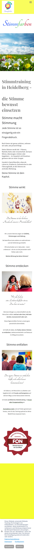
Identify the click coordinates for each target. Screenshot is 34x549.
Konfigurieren (19, 541)
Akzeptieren (9, 546)
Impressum (8, 541)
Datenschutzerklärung (12, 539)
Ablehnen (19, 546)
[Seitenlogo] (8, 7)
